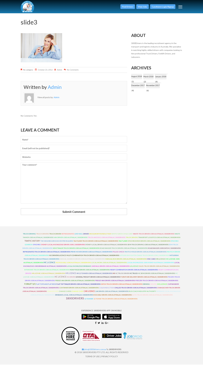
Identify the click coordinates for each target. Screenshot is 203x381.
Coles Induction (106, 288)
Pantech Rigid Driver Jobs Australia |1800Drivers (145, 252)
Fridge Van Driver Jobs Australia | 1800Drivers (75, 280)
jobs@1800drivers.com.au (95, 349)
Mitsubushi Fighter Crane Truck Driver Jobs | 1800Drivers (144, 255)
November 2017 (153, 85)
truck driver (55, 234)
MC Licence (49, 262)
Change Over (77, 291)
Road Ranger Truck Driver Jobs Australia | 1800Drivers (124, 248)
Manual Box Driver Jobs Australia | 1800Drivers (126, 259)
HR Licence (70, 273)
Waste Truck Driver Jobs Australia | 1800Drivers (153, 234)
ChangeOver (52, 291)
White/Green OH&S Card (122, 234)
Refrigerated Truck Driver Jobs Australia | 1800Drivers (46, 252)
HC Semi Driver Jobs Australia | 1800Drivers (156, 273)
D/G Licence (162, 284)
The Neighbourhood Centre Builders (56, 241)
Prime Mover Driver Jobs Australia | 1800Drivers (91, 252)
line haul (79, 234)
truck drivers (42, 234)
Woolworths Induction (100, 234)
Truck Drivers (132, 237)
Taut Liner (123, 241)
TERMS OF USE (92, 356)
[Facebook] (95, 322)
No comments (73, 70)
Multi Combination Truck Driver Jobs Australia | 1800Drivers (92, 255)
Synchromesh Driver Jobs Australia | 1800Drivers (149, 241)
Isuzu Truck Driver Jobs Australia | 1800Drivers (159, 266)
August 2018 (136, 76)
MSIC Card (151, 259)
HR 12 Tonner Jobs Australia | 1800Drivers (94, 273)
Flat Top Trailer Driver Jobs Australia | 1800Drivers (78, 284)
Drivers (153, 284)
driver (86, 234)
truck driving (29, 234)
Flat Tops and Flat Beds (46, 284)
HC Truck (134, 273)
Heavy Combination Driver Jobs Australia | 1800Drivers (134, 270)
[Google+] (106, 322)
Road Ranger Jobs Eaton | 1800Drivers (164, 248)
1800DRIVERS (75, 298)
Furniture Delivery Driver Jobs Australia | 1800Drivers (144, 277)
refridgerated (68, 234)
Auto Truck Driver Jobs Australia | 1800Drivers (152, 295)
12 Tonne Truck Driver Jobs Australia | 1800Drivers (115, 299)
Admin (59, 70)
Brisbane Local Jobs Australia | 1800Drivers (74, 295)
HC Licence (60, 277)
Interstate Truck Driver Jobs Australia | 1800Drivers (46, 270)
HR (114, 273)
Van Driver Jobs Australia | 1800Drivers (70, 237)
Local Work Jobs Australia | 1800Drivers (109, 262)
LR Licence (134, 266)
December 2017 (138, 85)
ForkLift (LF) (30, 284)
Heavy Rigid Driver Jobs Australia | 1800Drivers (90, 270)
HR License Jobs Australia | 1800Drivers (48, 273)
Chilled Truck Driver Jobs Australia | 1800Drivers (135, 288)
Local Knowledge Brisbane (79, 266)
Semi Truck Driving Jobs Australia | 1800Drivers (148, 244)
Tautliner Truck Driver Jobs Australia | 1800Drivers (95, 241)
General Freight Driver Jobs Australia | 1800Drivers (98, 277)
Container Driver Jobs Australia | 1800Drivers (79, 288)
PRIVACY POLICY (109, 356)
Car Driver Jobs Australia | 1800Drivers (112, 291)
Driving (146, 284)
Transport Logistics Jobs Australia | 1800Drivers (159, 237)
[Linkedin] (103, 322)
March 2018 (148, 76)
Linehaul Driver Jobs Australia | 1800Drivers (110, 266)
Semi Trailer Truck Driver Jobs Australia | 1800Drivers (76, 248)
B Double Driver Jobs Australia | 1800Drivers (112, 295)
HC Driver (71, 277)
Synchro (37, 244)
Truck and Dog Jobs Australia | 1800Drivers (106, 237)
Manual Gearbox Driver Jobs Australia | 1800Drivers (82, 259)
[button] (127, 6)
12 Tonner (88, 299)
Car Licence (89, 291)
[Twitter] (99, 322)
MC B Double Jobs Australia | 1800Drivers (73, 262)
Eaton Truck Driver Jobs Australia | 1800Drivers (121, 284)
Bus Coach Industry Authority (142, 291)
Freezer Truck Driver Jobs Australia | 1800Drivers (156, 280)
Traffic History (32, 241)
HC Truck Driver (122, 273)
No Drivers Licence (57, 255)
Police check (118, 252)
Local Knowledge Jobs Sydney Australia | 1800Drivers (150, 262)
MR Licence (161, 259)
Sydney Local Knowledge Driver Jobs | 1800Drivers (63, 244)
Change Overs (65, 291)
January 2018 (160, 76)
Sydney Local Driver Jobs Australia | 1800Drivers (106, 244)
